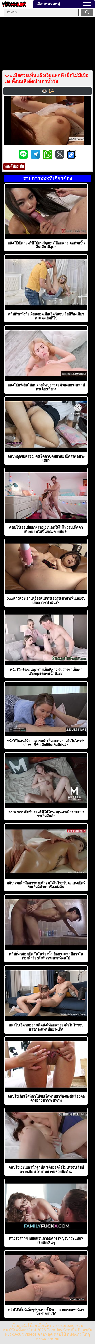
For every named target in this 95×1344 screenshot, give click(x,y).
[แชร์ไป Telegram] (36, 157)
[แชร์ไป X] (60, 157)
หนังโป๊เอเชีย (14, 166)
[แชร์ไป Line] (23, 157)
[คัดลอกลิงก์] (71, 154)
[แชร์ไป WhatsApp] (48, 157)
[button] (87, 4)
